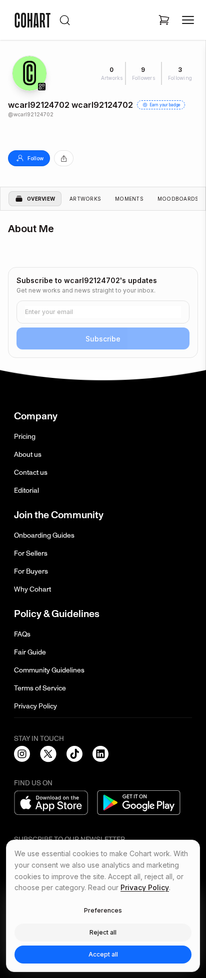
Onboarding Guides (44, 535)
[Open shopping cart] (164, 20)
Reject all (103, 932)
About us (28, 454)
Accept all (103, 954)
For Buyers (31, 571)
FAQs (22, 634)
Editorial (26, 490)
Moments (129, 199)
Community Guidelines (49, 670)
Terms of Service (40, 688)
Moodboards (178, 199)
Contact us (31, 472)
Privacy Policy (35, 706)
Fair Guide (30, 652)
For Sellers (31, 553)
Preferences (103, 910)
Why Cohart (32, 589)
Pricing (25, 436)
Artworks (85, 199)
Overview (41, 199)
